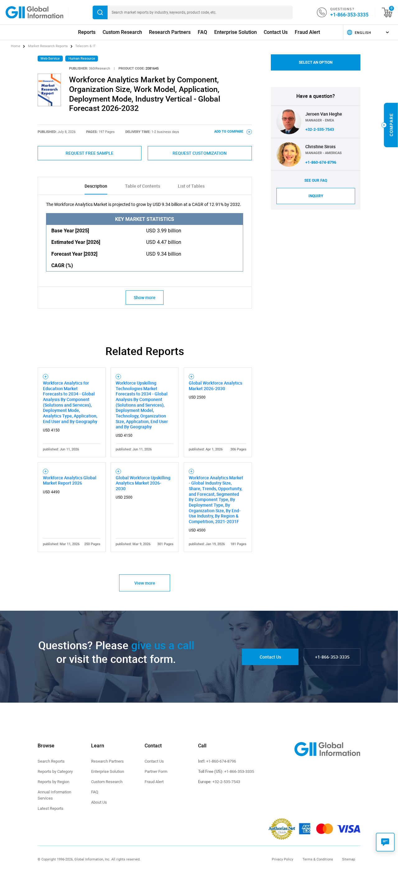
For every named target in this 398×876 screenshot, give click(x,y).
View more (144, 583)
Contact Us (276, 32)
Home (16, 46)
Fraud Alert (307, 32)
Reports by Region (53, 781)
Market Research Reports (48, 46)
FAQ (202, 32)
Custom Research (122, 32)
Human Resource (81, 59)
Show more (144, 297)
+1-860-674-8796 (320, 162)
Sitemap (348, 859)
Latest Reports (50, 808)
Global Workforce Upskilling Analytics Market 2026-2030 (143, 483)
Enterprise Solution (235, 32)
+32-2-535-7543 (319, 129)
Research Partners (170, 32)
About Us (99, 802)
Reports (86, 32)
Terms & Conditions (318, 859)
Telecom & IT (85, 46)
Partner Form (156, 771)
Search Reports (51, 761)
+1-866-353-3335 (349, 14)
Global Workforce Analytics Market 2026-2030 (215, 385)
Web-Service (50, 59)
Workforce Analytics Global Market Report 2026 (69, 480)
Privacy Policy (282, 859)
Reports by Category (55, 771)
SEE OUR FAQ (315, 180)
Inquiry (315, 196)
